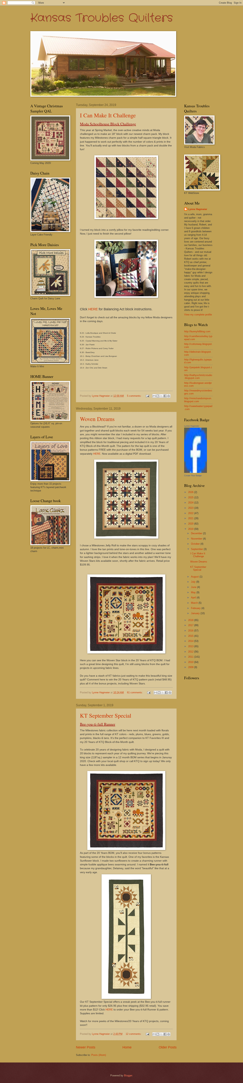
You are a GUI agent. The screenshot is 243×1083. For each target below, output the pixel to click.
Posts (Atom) (98, 1055)
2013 (191, 646)
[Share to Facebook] (165, 396)
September (197, 549)
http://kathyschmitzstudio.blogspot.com (198, 376)
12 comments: (134, 1033)
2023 (191, 507)
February (196, 608)
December (197, 533)
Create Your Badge (193, 475)
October (195, 543)
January (195, 613)
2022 (191, 513)
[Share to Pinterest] (168, 396)
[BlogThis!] (158, 396)
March (195, 602)
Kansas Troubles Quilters (101, 18)
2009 (191, 667)
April (194, 597)
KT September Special (105, 715)
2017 (191, 625)
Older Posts (168, 1047)
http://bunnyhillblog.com (197, 331)
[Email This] (154, 396)
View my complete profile (198, 314)
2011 (191, 656)
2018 (191, 620)
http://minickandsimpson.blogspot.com (198, 400)
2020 (191, 523)
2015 (191, 635)
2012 (191, 651)
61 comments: (135, 692)
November (197, 538)
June (194, 587)
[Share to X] (161, 396)
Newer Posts (85, 1047)
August (195, 576)
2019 (191, 529)
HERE (93, 309)
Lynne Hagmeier (197, 209)
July (193, 581)
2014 (191, 641)
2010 (191, 662)
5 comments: (134, 395)
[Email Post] (147, 395)
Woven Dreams (97, 419)
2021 (191, 518)
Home (127, 1047)
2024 (191, 502)
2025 (191, 497)
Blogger (128, 1075)
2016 (191, 630)
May (193, 592)
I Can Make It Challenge (108, 115)
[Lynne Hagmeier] (195, 472)
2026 (191, 492)
